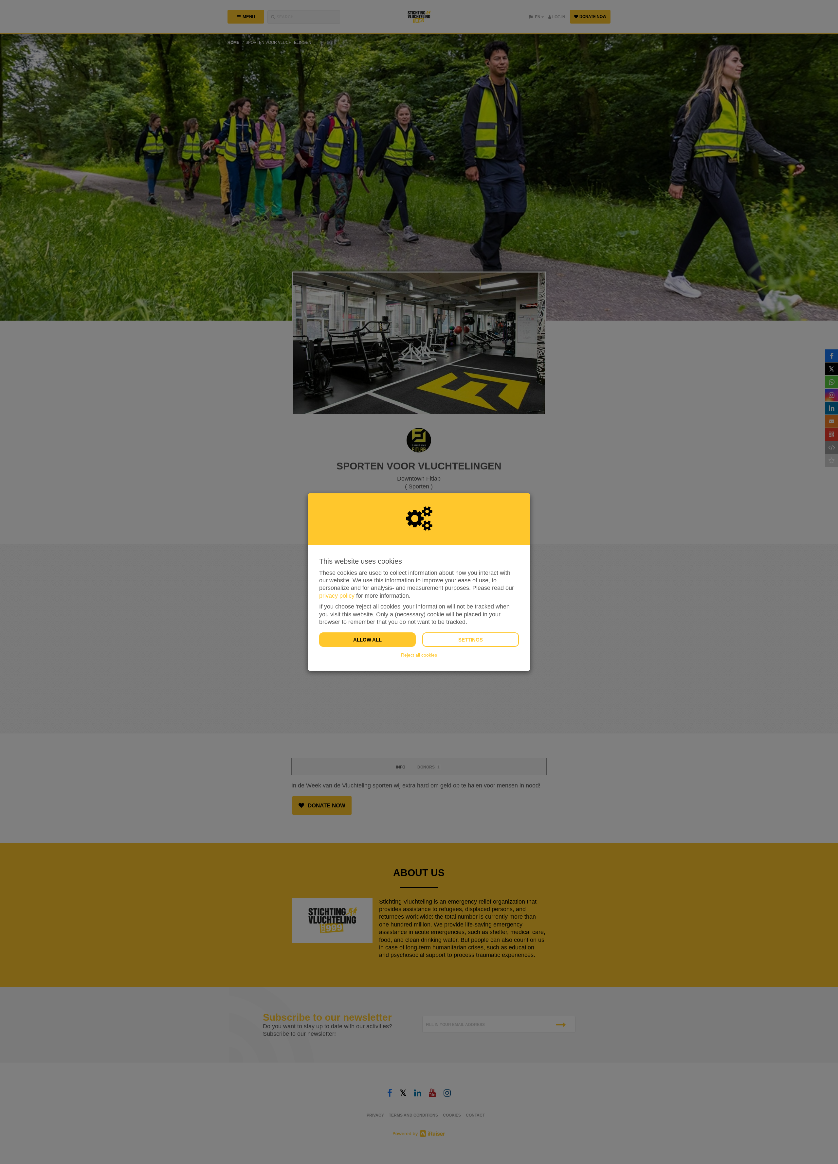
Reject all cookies (419, 655)
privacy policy (337, 595)
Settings (470, 640)
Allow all (367, 640)
